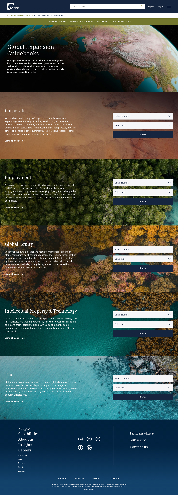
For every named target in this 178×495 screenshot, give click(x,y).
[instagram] (98, 439)
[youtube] (89, 447)
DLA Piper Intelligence (19, 15)
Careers (24, 450)
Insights (25, 444)
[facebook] (80, 447)
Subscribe (138, 440)
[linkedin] (80, 439)
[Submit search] (142, 6)
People (24, 428)
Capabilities (28, 433)
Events (21, 463)
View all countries (15, 140)
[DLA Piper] (13, 5)
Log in (160, 6)
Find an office (142, 433)
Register (151, 6)
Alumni (21, 471)
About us (26, 439)
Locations (22, 455)
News (20, 459)
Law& (21, 467)
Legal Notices (86, 486)
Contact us (139, 447)
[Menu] (168, 6)
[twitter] (89, 439)
